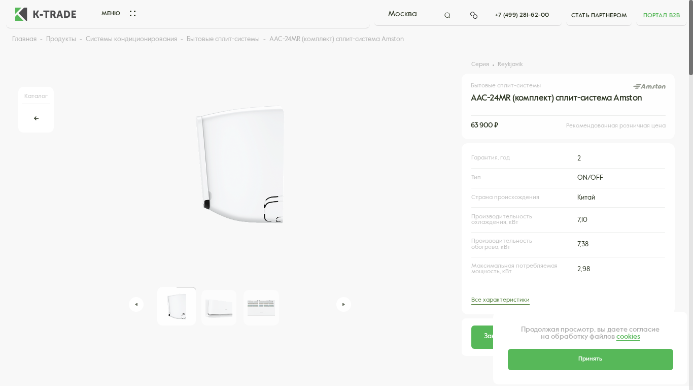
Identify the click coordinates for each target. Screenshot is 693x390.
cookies (628, 337)
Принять (590, 358)
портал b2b (661, 16)
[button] (136, 304)
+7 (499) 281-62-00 (522, 15)
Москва (402, 14)
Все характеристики (500, 300)
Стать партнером (599, 16)
